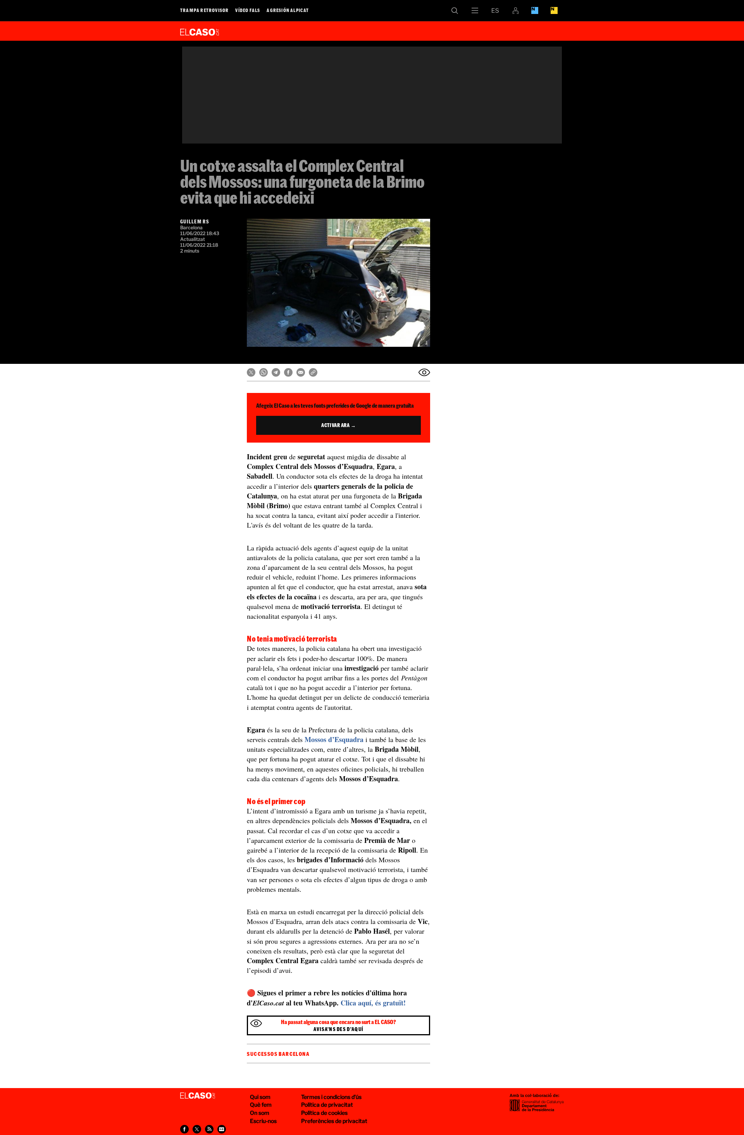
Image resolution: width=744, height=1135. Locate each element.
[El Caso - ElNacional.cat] (197, 1095)
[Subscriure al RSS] (209, 1129)
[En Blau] (534, 10)
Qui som (260, 1096)
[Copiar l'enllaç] (313, 372)
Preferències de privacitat (334, 1121)
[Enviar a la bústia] (424, 372)
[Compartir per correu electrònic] (300, 372)
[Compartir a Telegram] (276, 372)
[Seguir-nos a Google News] (221, 1129)
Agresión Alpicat (288, 10)
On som (259, 1112)
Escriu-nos (263, 1121)
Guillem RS (194, 221)
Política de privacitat (327, 1104)
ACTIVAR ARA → (338, 425)
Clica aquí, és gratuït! (373, 1003)
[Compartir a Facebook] (288, 372)
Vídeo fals (247, 10)
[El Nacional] (554, 10)
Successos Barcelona (278, 1054)
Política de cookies (324, 1112)
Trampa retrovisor (204, 10)
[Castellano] (495, 10)
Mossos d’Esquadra (334, 739)
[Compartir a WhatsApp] (263, 372)
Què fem (261, 1104)
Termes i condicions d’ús (331, 1096)
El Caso (199, 31)
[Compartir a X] (251, 372)
